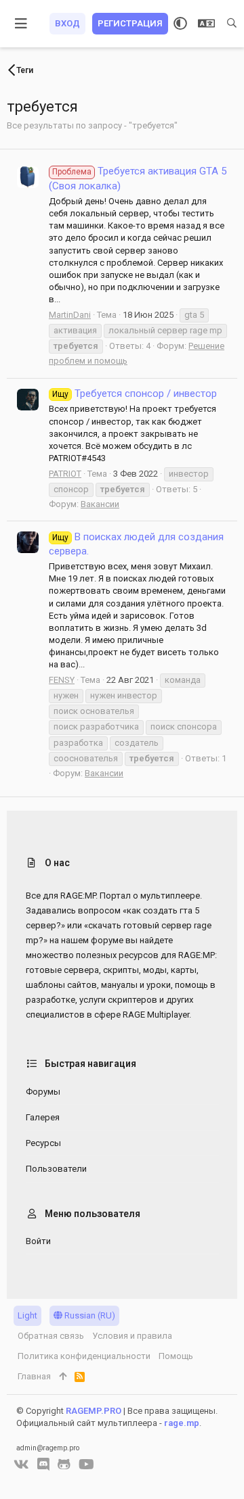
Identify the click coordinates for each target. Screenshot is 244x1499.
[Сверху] (62, 1376)
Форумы (43, 1092)
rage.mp (181, 1423)
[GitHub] (64, 1464)
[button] (21, 23)
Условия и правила (132, 1336)
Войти (38, 1241)
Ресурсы (43, 1143)
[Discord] (43, 1464)
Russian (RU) (88, 1315)
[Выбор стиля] (180, 23)
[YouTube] (86, 1464)
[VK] (21, 1464)
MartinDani (70, 315)
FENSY (62, 680)
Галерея (43, 1117)
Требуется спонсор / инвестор (134, 393)
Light (27, 1315)
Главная (34, 1376)
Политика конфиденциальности (84, 1356)
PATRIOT (65, 474)
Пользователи (56, 1169)
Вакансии (100, 504)
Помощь (176, 1356)
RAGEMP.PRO (93, 1411)
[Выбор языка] (206, 23)
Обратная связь (51, 1336)
